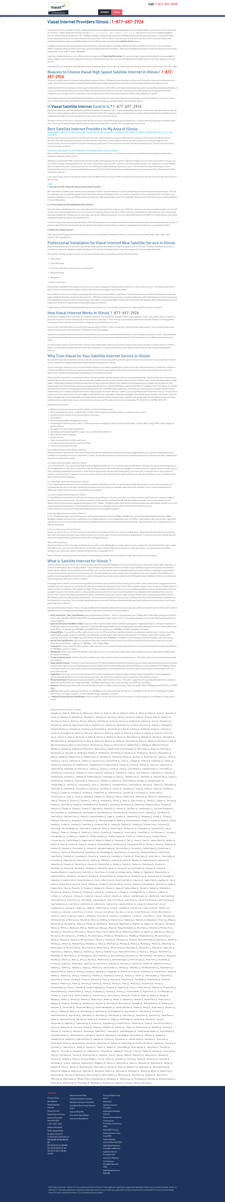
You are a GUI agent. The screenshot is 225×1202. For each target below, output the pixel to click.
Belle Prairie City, (160, 745)
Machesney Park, (59, 920)
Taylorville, (152, 1047)
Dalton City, (141, 796)
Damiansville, (164, 796)
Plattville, (157, 987)
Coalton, (117, 788)
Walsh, (133, 1063)
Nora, (83, 959)
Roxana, (137, 1007)
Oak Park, (137, 963)
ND (51, 1145)
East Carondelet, (59, 812)
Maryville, (68, 932)
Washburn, (132, 1067)
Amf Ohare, (102, 721)
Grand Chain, (77, 852)
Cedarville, (169, 773)
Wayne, (155, 1071)
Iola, (172, 880)
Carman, (113, 769)
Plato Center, (144, 987)
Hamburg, (116, 860)
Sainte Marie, (167, 1015)
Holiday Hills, (123, 876)
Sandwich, (104, 1019)
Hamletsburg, (150, 860)
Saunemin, (139, 1019)
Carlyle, (104, 769)
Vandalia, (66, 1059)
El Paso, (167, 816)
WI (65, 1151)
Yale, (137, 1083)
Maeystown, (117, 920)
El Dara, (157, 816)
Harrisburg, (148, 864)
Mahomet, (141, 920)
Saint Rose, (154, 1015)
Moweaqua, (132, 947)
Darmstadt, (106, 800)
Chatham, (69, 781)
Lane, (162, 904)
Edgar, (111, 816)
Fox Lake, (171, 832)
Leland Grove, (78, 912)
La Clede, (99, 892)
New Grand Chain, (101, 955)
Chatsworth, (81, 781)
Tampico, (111, 1047)
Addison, (87, 713)
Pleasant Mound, (59, 991)
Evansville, (87, 824)
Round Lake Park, (124, 1007)
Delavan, (115, 804)
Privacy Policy (53, 1098)
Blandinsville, (114, 749)
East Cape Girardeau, (163, 808)
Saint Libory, (129, 1015)
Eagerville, (109, 808)
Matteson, (127, 932)
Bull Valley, (105, 757)
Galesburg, (120, 840)
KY (65, 1137)
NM (63, 1145)
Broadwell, (142, 753)
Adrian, (108, 713)
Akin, (116, 713)
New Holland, (146, 955)
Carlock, (94, 769)
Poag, (88, 991)
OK (54, 1148)
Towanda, (157, 1051)
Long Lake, (102, 916)
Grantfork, (68, 856)
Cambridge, (157, 761)
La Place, (56, 896)
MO (63, 1140)
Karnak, (144, 888)
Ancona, (123, 721)
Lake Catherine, (58, 900)
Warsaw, (112, 1067)
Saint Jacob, (75, 1015)
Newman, (56, 959)
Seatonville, (66, 1027)
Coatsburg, (128, 788)
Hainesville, (83, 860)
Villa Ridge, (56, 1063)
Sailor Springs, (87, 1011)
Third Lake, (66, 1051)
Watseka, (99, 1071)
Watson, (110, 1071)
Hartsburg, (91, 868)
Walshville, (144, 1063)
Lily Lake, (120, 912)
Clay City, (147, 784)
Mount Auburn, (58, 947)
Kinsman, (77, 892)
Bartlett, (120, 741)
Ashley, (155, 729)
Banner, (121, 737)
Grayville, (129, 856)
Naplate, (68, 951)
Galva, (137, 840)
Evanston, (76, 824)
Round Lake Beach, (85, 1007)
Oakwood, (97, 967)
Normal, (92, 959)
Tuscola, (76, 1055)
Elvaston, (155, 820)
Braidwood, (104, 753)
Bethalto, (56, 749)
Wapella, (55, 1067)
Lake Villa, (74, 904)
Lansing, (69, 908)
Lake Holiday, (99, 900)
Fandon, (96, 828)
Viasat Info (107, 1101)
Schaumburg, (109, 1023)
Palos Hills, (166, 975)
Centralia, (69, 777)
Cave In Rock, (142, 773)
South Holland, (167, 1031)
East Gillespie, (121, 812)
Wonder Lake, (70, 1083)
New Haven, (132, 955)
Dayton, (161, 800)
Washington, (145, 1067)
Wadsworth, (87, 1063)
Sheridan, (156, 1027)
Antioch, (66, 725)
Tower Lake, (169, 1051)
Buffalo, (63, 757)
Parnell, (165, 979)
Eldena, (55, 820)
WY (52, 1154)
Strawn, (67, 1043)
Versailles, (120, 1059)
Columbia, (168, 788)
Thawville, (164, 1047)
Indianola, (138, 880)
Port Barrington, (165, 991)
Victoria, (131, 1059)
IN (60, 1137)
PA (165, 400)
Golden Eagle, (150, 848)
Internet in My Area (111, 1158)
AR (51, 1134)
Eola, (173, 820)
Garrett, (55, 844)
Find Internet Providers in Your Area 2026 (112, 1124)
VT (59, 1151)
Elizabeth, (77, 820)
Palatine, (97, 975)
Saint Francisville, (59, 1015)
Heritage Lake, (125, 872)
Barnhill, (157, 737)
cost (93, 169)
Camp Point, (82, 765)
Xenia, (128, 1083)
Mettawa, (56, 944)
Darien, (95, 800)
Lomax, (80, 916)
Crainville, (128, 792)
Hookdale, (168, 876)
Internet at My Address (79, 1118)
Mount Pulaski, (118, 947)
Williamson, (113, 1079)
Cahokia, (55, 761)
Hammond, (163, 860)
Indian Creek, (107, 880)
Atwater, (118, 733)
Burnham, (138, 757)
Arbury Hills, (123, 725)
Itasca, (76, 884)
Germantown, (119, 844)
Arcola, (134, 725)
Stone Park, (162, 1039)
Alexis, (55, 717)
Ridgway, (55, 1003)
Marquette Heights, (127, 928)
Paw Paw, (86, 983)
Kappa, (119, 888)
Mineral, (135, 944)
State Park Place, (84, 1039)
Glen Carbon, (79, 848)
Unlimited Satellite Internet (81, 1099)
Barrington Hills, (59, 741)
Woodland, (96, 1083)
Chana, (120, 777)
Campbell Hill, (96, 765)
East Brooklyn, (146, 808)
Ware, (65, 1067)
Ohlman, (123, 967)
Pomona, (110, 991)
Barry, (89, 741)
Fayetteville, (157, 828)
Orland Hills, (147, 971)
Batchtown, (163, 741)
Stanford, (70, 1039)
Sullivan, (115, 1043)
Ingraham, (163, 880)
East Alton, (132, 808)
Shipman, (67, 1031)
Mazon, (170, 932)
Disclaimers (52, 1101)
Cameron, (56, 765)
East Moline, (164, 812)
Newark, (171, 955)
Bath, (173, 741)
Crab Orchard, (114, 792)
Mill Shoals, (112, 944)
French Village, (73, 840)
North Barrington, (120, 959)
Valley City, (138, 1055)
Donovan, (56, 808)
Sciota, (148, 1023)
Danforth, (64, 800)
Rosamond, (167, 1003)
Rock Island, (125, 1003)
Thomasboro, (79, 1051)
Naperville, (169, 947)
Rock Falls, (112, 1003)
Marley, (103, 928)
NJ (60, 1145)
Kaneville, (77, 888)
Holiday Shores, (138, 876)
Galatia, (99, 840)
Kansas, (110, 888)
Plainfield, (111, 987)
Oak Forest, (90, 963)
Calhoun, (86, 761)
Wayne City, (166, 1071)
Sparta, (100, 1035)
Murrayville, (145, 947)
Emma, (165, 820)
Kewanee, (56, 892)
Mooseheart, (168, 944)
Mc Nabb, (82, 936)
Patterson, (65, 983)
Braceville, (70, 753)
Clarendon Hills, (120, 784)
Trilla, (54, 1055)
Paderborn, (86, 975)
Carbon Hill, (57, 769)
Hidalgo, (137, 872)
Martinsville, (166, 928)
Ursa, (112, 1055)
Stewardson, (121, 1039)
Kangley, (88, 888)
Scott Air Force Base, (162, 1023)
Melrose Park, (87, 940)
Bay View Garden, (59, 745)
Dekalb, (77, 804)
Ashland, (145, 729)
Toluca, (128, 1051)
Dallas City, (128, 796)
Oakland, (76, 967)
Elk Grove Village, (107, 820)
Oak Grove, (102, 963)
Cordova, (65, 792)
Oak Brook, (77, 963)
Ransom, (75, 999)
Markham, (93, 928)
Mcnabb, (133, 936)
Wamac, (168, 1063)
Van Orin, (55, 1059)
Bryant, (153, 753)
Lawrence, (136, 908)
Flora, (96, 832)
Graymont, (105, 856)
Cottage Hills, (100, 792)
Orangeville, (113, 971)
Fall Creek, (85, 828)
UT (54, 1151)
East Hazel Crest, (137, 812)
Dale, (118, 796)
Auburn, (139, 733)
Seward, (97, 1027)
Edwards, (121, 816)
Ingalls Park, (150, 880)
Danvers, (75, 800)
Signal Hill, (100, 1031)
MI (58, 1140)
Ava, (54, 737)
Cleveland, (69, 788)
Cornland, (76, 792)
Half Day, (105, 860)
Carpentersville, (150, 769)
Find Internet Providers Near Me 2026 (111, 1164)
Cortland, (87, 792)
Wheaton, (150, 1075)
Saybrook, (70, 1023)
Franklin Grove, (144, 836)
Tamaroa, (91, 1047)
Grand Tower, (120, 852)
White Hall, (56, 1079)
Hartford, (68, 868)
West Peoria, (124, 1075)
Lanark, (141, 904)
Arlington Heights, (59, 729)
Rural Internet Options (112, 1117)
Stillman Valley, (136, 1039)
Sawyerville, (57, 1023)
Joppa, (171, 884)
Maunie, (148, 932)
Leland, (66, 912)
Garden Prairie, (157, 840)
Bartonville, (132, 741)
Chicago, (141, 781)
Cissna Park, (84, 784)
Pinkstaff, (80, 987)
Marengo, (160, 924)
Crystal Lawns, (58, 796)
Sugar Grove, (103, 1043)
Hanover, (92, 864)
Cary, (90, 773)
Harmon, (136, 864)
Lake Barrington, (139, 896)
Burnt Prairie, (150, 757)
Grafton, (65, 852)
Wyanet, (119, 1083)
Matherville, (115, 932)
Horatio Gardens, (85, 880)
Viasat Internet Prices (56, 1114)
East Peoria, (57, 816)
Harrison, (160, 864)
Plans (117, 12)
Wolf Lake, (56, 1083)
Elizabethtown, (90, 820)
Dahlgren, (99, 796)
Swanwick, (170, 1043)
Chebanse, (105, 781)
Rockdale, (137, 1003)
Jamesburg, (149, 884)
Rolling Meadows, (152, 1003)
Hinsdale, (83, 876)
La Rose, (78, 896)
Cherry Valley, (129, 781)
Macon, (95, 920)
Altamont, (166, 717)
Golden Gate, (164, 848)
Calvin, (125, 761)
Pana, (67, 979)
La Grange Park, (137, 892)
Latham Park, (102, 908)
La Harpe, (151, 892)
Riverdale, (76, 1003)
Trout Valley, (65, 1055)
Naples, (78, 951)
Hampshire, (57, 864)
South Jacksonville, (60, 1035)
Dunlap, (76, 808)
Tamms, (101, 1047)
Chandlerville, (132, 777)
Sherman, (167, 1027)
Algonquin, (65, 717)
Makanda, (152, 920)
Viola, (67, 1063)
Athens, (88, 733)
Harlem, (126, 864)
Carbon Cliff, (166, 765)
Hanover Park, (105, 864)
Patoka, (55, 983)
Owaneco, (65, 975)
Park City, (115, 979)
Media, (55, 940)
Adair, (66, 713)
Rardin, (108, 999)
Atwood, (128, 733)
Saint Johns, (101, 1015)
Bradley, (92, 753)
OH (51, 1148)
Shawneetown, (143, 1027)
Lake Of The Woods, (147, 900)
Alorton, (130, 717)
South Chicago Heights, (148, 1031)
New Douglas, (85, 955)
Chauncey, (93, 781)
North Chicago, (137, 959)
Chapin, (173, 777)
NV (66, 1145)
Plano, (133, 987)
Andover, (146, 721)
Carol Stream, (134, 769)
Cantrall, (144, 765)
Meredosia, (122, 940)
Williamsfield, (99, 1079)
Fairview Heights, (70, 828)
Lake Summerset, (59, 904)
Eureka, (65, 824)
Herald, (113, 872)
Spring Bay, (123, 1035)
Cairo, (64, 761)
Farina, (105, 828)
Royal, (146, 1007)
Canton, (134, 765)
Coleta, (139, 788)
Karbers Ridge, (131, 888)
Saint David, (145, 1011)
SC (62, 1148)
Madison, (105, 920)
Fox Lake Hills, (58, 836)
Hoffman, (93, 876)
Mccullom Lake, (95, 936)
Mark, (83, 928)
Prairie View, (113, 995)
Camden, (169, 761)
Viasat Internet (53, 1111)
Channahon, (146, 777)
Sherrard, (56, 1031)
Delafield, (104, 804)
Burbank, (117, 757)
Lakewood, (111, 904)
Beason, (108, 745)
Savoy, (160, 1019)
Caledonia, (74, 761)
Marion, (64, 928)
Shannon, (120, 1027)
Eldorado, (65, 820)
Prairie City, (67, 995)
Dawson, (151, 800)
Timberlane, (93, 1051)
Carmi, (123, 769)
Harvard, (102, 868)
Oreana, (135, 971)
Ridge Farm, (165, 999)
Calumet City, (98, 761)
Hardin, (117, 864)
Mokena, (156, 944)
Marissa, (74, 928)
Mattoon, (138, 932)
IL (149, 400)
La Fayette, (110, 892)
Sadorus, (74, 1011)
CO (159, 400)
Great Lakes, (141, 856)
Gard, (145, 840)
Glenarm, (92, 848)
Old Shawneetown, (150, 967)
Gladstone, (170, 844)
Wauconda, (121, 1071)
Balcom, (101, 737)
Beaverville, (120, 745)
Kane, (67, 888)
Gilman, (150, 844)
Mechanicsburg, (162, 936)
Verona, (109, 1059)
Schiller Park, (123, 1023)
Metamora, (161, 940)
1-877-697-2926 (166, 4)
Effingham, (146, 816)
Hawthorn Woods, (59, 872)
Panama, (76, 979)
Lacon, (98, 896)
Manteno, (113, 924)
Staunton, (98, 1039)
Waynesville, (57, 1075)
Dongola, (166, 804)
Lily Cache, (108, 912)
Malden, (162, 920)
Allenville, (101, 717)
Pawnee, (97, 983)
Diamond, (139, 804)
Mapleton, (138, 924)
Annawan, (56, 725)
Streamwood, (78, 1043)
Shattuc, (130, 1027)
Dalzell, (152, 796)
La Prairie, (67, 896)
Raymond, (128, 999)
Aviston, (62, 737)
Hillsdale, (71, 876)
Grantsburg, (81, 856)
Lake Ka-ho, (131, 900)
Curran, (79, 796)
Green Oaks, (154, 856)
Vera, (101, 1059)
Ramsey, (55, 999)
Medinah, (64, 940)
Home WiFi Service (111, 1130)
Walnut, (111, 1063)
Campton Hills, (111, 765)
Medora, (75, 940)
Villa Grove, (152, 1059)
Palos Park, (56, 979)
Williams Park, (84, 1079)
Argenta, (156, 725)
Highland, (149, 872)
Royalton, (170, 1007)
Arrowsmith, (114, 729)
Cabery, (162, 757)
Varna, (76, 1059)
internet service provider (162, 56)
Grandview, (133, 852)
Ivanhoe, (93, 884)
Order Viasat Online (55, 1130)
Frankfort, (83, 836)
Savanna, (150, 1019)
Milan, (102, 944)
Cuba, (70, 796)
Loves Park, (148, 916)
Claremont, (105, 784)
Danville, (85, 800)
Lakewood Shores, (127, 904)
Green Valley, (168, 856)
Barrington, (168, 737)
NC (48, 1145)
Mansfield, (102, 924)
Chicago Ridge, (58, 784)
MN (60, 1140)
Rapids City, (97, 999)
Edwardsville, (133, 816)
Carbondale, (70, 769)
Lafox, (126, 896)
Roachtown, (88, 1003)
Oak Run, (147, 963)
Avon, (71, 737)
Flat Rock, (86, 832)
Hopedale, (56, 880)
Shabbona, (108, 1027)
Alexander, (170, 713)
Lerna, (98, 912)
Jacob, (127, 884)
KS (63, 1137)
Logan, (71, 916)
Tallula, (81, 1047)
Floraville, (106, 832)
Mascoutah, (80, 932)
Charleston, (57, 781)
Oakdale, (55, 967)
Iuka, (84, 884)
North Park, (152, 959)
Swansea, (159, 1043)
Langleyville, (57, 908)
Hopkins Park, (69, 880)
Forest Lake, (130, 832)
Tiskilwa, (118, 1051)
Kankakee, (99, 888)
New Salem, (160, 955)
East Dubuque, (75, 812)
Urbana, (103, 1055)
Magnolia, (129, 920)
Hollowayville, (155, 876)
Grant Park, (56, 856)
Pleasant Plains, (75, 991)
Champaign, (109, 777)
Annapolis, (165, 721)
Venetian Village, (89, 1059)
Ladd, (106, 896)
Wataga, (65, 1071)
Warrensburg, (86, 1067)
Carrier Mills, (165, 769)
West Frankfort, (109, 1075)
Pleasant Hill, (169, 987)
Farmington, (144, 828)
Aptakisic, (110, 725)
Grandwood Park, (149, 852)
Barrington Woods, (76, 741)
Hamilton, (137, 860)
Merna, (133, 940)
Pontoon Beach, (134, 991)
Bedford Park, (134, 745)
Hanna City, (80, 864)
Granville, (93, 856)
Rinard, (66, 1003)
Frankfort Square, (116, 836)
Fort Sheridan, (158, 832)
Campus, (124, 765)
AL (48, 1134)
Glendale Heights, (106, 848)
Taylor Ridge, (123, 1047)
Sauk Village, (126, 1019)
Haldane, (95, 860)
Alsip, (156, 717)
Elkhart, (121, 820)
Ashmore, (166, 729)
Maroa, (112, 928)
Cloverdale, (82, 788)
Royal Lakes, (158, 1007)
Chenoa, (116, 781)
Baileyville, (81, 737)
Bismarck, (88, 749)
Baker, (92, 737)
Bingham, (77, 749)
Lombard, (91, 916)
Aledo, (160, 713)
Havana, (161, 868)
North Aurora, (104, 959)
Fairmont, (137, 824)
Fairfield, (126, 824)
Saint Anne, (101, 1011)
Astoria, (78, 733)
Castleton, (121, 773)
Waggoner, (100, 1063)
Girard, (159, 844)
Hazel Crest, (75, 872)
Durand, (86, 808)
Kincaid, (66, 892)
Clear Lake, (56, 788)
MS (67, 1140)
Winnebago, (140, 1079)
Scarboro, (97, 1023)
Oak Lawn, (125, 963)
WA (155, 400)
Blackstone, (101, 749)
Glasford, (56, 848)
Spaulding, (110, 1035)
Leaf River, (163, 908)
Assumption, (67, 733)
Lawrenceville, (150, 908)
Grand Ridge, (106, 852)
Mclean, (109, 936)
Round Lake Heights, (105, 1007)
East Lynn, (151, 812)
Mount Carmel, (73, 947)
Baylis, (72, 745)
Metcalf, (172, 940)
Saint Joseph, (115, 1015)
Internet (104, 12)
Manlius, (90, 924)
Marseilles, (142, 928)
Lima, (129, 912)
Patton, (76, 983)
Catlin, (131, 773)
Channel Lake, (160, 777)
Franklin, (130, 836)
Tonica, (137, 1051)
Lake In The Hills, (115, 900)
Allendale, (89, 717)
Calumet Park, (113, 761)
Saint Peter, (142, 1015)
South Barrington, (128, 1031)
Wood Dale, (83, 1083)
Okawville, (134, 967)
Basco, (143, 741)
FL (147, 400)
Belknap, (146, 745)
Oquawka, (101, 971)
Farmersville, (130, 828)
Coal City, (93, 788)
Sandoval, (92, 1019)
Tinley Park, (106, 1051)
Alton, (65, 721)
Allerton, (112, 717)
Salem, (55, 1019)
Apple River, (98, 725)
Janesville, (161, 884)
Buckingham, (164, 753)
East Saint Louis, (71, 816)
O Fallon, (55, 963)
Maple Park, (125, 924)
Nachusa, (157, 947)
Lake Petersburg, (166, 900)
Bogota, (155, 749)
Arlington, (167, 725)
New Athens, (165, 951)
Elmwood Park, (133, 820)
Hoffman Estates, (108, 876)
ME (55, 1140)
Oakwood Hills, (110, 967)
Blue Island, (144, 749)
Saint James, (88, 1015)
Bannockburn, (133, 737)
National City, (111, 951)
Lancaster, (152, 904)
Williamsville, (126, 1079)
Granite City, (164, 852)
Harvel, (112, 868)
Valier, (127, 1055)
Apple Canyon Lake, (81, 725)
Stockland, (150, 1039)
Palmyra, (129, 975)
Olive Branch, (166, 967)
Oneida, (90, 971)
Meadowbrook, (146, 936)
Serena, (87, 1027)
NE (54, 1145)
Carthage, (81, 773)
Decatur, (55, 804)
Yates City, (146, 1083)
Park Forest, (128, 979)
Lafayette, (116, 896)
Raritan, (117, 999)
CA (141, 400)
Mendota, (110, 940)
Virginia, (75, 1063)
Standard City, (57, 1039)
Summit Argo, (127, 1043)
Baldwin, (111, 737)
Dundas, (66, 808)
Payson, (116, 983)
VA (144, 400)
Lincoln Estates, (141, 912)
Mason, (91, 932)
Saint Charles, (131, 1011)
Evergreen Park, (102, 824)
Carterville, (69, 773)
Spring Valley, (136, 1035)
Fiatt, (168, 828)
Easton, (85, 816)
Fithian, (65, 832)
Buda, (54, 757)
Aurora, (159, 733)
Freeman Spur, (58, 840)
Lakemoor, (99, 904)
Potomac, (56, 995)
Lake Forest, (73, 900)
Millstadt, (124, 944)
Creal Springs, (141, 792)
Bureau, (127, 757)
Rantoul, (85, 999)
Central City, (57, 777)
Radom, (154, 995)
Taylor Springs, (138, 1047)
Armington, (75, 729)
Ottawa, (55, 975)
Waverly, (145, 1071)
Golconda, (136, 848)
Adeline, (98, 713)
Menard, (100, 940)
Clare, (95, 784)
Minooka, (145, 944)
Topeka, (146, 1051)
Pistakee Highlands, (95, 987)
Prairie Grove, (99, 995)
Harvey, (122, 868)
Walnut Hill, (122, 1063)
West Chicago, (94, 1075)
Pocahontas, (99, 991)
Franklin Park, (159, 836)
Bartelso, (110, 741)
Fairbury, (115, 824)
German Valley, (104, 844)
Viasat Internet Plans (78, 1095)
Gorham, (55, 852)
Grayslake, (116, 856)
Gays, (64, 844)
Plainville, (123, 987)
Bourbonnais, (57, 753)
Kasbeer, (154, 888)
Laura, (113, 908)
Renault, (138, 999)
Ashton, (55, 733)
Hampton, (69, 864)
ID (56, 1137)
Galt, (130, 840)
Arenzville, (145, 725)
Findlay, (55, 832)
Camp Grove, (68, 765)
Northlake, (164, 959)
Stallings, (149, 1035)
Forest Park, (144, 832)
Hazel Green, (101, 872)
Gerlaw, (92, 844)
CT (62, 1134)
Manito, (81, 924)
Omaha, (71, 971)
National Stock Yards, (128, 951)
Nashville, (89, 951)
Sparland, (90, 1035)
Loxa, (158, 916)
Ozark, (75, 975)
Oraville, (125, 971)
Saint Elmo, (157, 1011)
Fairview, (56, 828)
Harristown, (57, 868)
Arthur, (125, 729)
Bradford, (82, 753)
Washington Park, (161, 1067)
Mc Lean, (55, 936)
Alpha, (140, 717)
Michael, (66, 944)
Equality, (55, 824)
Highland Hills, (162, 872)
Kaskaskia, (165, 888)
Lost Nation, (125, 916)
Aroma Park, (100, 729)
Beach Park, (83, 745)
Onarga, (81, 971)
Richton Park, (150, 999)
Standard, (160, 1035)
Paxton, (107, 983)
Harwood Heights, (135, 868)
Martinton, (56, 932)
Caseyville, (109, 773)
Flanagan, (75, 832)
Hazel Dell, (88, 872)
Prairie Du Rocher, (83, 995)
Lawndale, (124, 908)
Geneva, (72, 844)
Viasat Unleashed (54, 1127)
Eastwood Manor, (98, 816)
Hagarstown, (69, 860)
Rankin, (65, 999)
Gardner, (170, 840)
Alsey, (148, 717)
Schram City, (137, 1023)
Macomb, (85, 920)
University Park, (90, 1055)
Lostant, (137, 916)
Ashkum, (134, 729)
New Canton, (70, 955)
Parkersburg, (153, 979)
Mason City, (102, 932)
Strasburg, (56, 1043)
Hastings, (151, 868)
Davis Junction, (138, 800)
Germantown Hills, (136, 844)
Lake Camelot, (167, 896)
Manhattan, (70, 924)
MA (48, 1140)
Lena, (89, 912)
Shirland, (77, 1031)
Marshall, (154, 928)
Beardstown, (96, 745)
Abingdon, (56, 713)
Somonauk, (113, 1031)
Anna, (155, 721)
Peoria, (159, 983)
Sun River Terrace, (144, 1043)
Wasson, (55, 1071)
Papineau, (96, 979)
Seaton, (55, 1027)
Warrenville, (100, 1067)
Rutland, (63, 1011)
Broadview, (130, 753)
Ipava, (54, 884)
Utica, (119, 1055)
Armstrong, (87, 729)
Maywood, (159, 932)
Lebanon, (56, 912)
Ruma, (54, 1011)
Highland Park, (58, 876)
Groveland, (56, 860)
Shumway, (89, 1031)
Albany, (124, 713)
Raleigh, (163, 995)
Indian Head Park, (123, 880)
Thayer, (55, 1051)
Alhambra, (77, 717)
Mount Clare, (103, 947)
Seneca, (78, 1027)
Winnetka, (152, 1079)
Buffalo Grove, (76, 757)
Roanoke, (100, 1003)
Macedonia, (169, 916)
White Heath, (69, 1079)
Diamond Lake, (153, 804)
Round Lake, (69, 1007)
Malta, (171, 920)
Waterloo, (76, 1071)
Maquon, (148, 924)
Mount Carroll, (89, 947)
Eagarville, (97, 808)
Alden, (152, 713)
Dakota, (110, 796)
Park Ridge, (140, 979)
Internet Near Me (77, 1112)
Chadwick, (80, 777)
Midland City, (78, 944)
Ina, (97, 880)
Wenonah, (80, 1075)
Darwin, (117, 800)
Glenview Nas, (123, 848)
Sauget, (115, 1019)
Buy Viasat (81, 51)
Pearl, (125, 983)
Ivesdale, (104, 884)
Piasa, (70, 987)
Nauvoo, (143, 951)
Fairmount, (163, 824)
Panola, (86, 979)
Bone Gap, (165, 749)
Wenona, (69, 1075)
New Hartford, (118, 955)
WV (48, 1154)
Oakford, (66, 967)
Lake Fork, (86, 900)
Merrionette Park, (146, 940)
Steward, (109, 1039)
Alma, (121, 717)
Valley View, (151, 1055)
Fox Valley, (71, 836)
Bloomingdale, (129, 749)
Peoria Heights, (58, 987)
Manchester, (57, 924)
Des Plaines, (127, 804)
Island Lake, (65, 884)
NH (57, 1145)
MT (48, 1142)
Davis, (126, 800)
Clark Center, (135, 784)
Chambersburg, (94, 777)
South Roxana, (77, 1035)
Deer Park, (66, 804)
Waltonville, (157, 1063)
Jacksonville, (116, 884)
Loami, (55, 916)
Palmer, (119, 975)
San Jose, (81, 1019)
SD (65, 1148)
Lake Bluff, (153, 896)
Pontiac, (121, 991)
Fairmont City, (150, 824)
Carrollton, (56, 773)
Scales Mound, (83, 1023)
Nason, (99, 951)
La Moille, (162, 892)
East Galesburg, (104, 812)
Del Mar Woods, (90, 804)
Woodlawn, (108, 1083)
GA (152, 400)
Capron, (154, 765)
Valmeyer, (163, 1055)
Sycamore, (56, 1047)
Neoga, (154, 951)
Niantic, (66, 959)
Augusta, (149, 733)
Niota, (75, 959)
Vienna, (141, 1059)
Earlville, (121, 808)
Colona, (157, 788)
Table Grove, (69, 1047)
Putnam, (135, 995)
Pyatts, (145, 995)
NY (48, 1148)
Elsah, (145, 820)
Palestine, (109, 975)
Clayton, (158, 784)
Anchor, (114, 721)
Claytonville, (170, 784)
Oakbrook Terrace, (162, 963)
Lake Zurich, (87, 904)
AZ (162, 400)
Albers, (134, 713)
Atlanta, (109, 733)
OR (57, 1148)
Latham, (90, 908)
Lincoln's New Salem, (161, 912)
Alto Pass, (56, 721)
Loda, (63, 916)
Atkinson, (99, 733)
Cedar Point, (156, 773)
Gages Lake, (88, 840)
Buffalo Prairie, (91, 757)
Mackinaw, (73, 920)
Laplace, (80, 908)
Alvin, (83, 721)
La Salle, (88, 896)
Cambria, (145, 761)
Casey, (98, 773)
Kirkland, (88, 892)
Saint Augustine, (115, 1011)
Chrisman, (72, 784)
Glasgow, (67, 848)
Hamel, (127, 860)
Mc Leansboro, (69, 936)
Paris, (106, 979)
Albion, (143, 713)
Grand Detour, (92, 852)
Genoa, (82, 844)
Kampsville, (57, 888)
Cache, (171, 757)
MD (52, 1140)
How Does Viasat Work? (79, 1115)
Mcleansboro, (121, 936)
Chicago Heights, (156, 781)
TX (138, 400)
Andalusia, (134, 721)
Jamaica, (137, 884)
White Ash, (161, 1075)
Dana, (54, 800)
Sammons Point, (67, 1019)
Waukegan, (133, 1071)
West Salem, (138, 1075)
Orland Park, (160, 971)
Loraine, (113, 916)
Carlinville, (82, 769)
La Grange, (123, 892)
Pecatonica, (148, 983)
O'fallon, (66, 963)
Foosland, (118, 832)
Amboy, (92, 721)
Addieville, (76, 713)
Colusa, (55, 792)
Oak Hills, (114, 963)
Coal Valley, (105, 788)
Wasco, (122, 1067)
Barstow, (99, 741)
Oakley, (86, 967)
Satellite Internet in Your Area (82, 1102)
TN (48, 1151)
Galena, (109, 840)
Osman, (172, 971)
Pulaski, (125, 995)
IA (54, 1137)
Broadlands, (117, 753)
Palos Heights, (152, 975)
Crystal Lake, (155, 792)
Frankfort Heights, (98, 836)
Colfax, (148, 788)
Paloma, (139, 975)
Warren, (74, 1067)
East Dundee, (89, 812)
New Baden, (57, 955)
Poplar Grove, (149, 991)
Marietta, (170, 924)
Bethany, (66, 749)
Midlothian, (91, 944)
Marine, (55, 928)
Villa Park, (164, 1059)
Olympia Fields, (58, 971)
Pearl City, (135, 983)
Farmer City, (117, 828)
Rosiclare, (56, 1007)
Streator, (91, 1043)
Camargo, (135, 761)
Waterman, (88, 1071)
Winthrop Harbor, (167, 1079)
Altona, (75, 721)
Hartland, (79, 868)
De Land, (171, 800)
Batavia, (152, 741)
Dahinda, (88, 796)
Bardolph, (146, 737)
